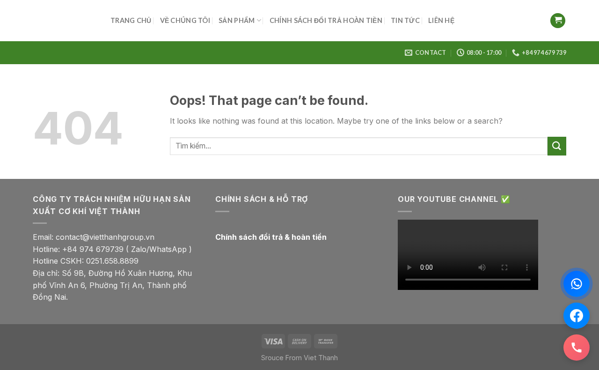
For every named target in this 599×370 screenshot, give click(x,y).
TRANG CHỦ (131, 20)
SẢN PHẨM (237, 20)
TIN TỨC (405, 20)
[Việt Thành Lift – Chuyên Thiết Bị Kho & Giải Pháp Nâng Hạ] (64, 20)
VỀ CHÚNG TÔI (185, 20)
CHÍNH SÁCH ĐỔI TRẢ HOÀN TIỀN (326, 20)
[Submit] (557, 146)
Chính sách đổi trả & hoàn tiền (271, 237)
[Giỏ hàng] (557, 21)
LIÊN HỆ (441, 20)
